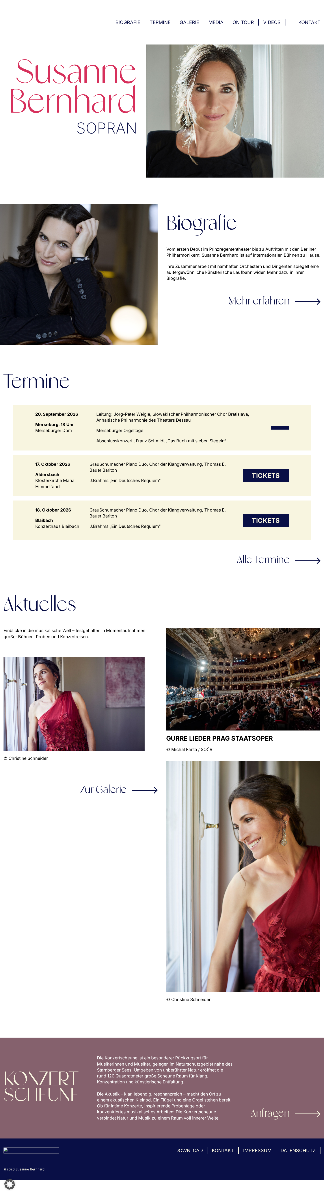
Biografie (127, 22)
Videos (272, 22)
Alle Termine (263, 560)
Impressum (257, 1150)
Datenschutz (298, 1150)
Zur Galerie (103, 790)
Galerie (189, 22)
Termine (160, 22)
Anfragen (270, 1114)
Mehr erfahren (259, 302)
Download (189, 1150)
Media (216, 22)
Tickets (266, 475)
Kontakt (309, 22)
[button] (9, 1184)
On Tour (243, 22)
